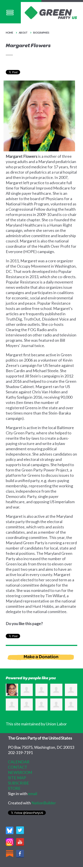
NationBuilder (43, 802)
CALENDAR (18, 761)
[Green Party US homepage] (51, 12)
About (23, 32)
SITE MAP (17, 777)
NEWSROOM (20, 772)
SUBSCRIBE (18, 783)
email (32, 793)
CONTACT (17, 767)
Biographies (41, 32)
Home (9, 32)
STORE (14, 788)
